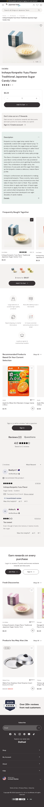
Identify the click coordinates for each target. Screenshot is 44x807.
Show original (28, 494)
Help (4, 771)
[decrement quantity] (7, 98)
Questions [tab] (29, 437)
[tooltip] (12, 498)
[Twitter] (15, 734)
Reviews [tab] (15, 437)
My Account (7, 757)
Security (31, 788)
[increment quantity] (36, 98)
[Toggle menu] (3, 5)
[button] (7, 85)
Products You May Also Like (15, 640)
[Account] (34, 5)
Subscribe (38, 728)
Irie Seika (5, 68)
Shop (4, 750)
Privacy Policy (23, 788)
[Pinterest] (24, 734)
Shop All (36, 354)
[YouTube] (29, 734)
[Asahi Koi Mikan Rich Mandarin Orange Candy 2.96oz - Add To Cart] (32, 408)
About (5, 764)
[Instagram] (20, 734)
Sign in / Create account (13, 125)
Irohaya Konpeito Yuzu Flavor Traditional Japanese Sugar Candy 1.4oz (16, 256)
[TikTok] (34, 734)
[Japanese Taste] (13, 5)
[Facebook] (10, 734)
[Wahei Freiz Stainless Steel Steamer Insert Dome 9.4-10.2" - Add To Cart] (32, 688)
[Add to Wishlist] (41, 25)
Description (8, 137)
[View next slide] (40, 62)
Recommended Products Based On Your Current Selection (14, 357)
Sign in (22, 428)
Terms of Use (14, 788)
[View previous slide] (33, 62)
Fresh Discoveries (11, 582)
